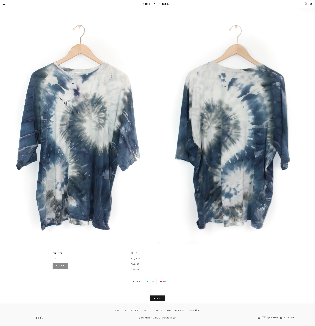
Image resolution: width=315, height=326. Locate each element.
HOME (117, 310)
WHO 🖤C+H (195, 310)
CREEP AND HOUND (157, 4)
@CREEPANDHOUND (175, 310)
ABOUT (147, 310)
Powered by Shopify (168, 318)
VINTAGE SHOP (131, 310)
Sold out (60, 265)
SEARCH (158, 310)
